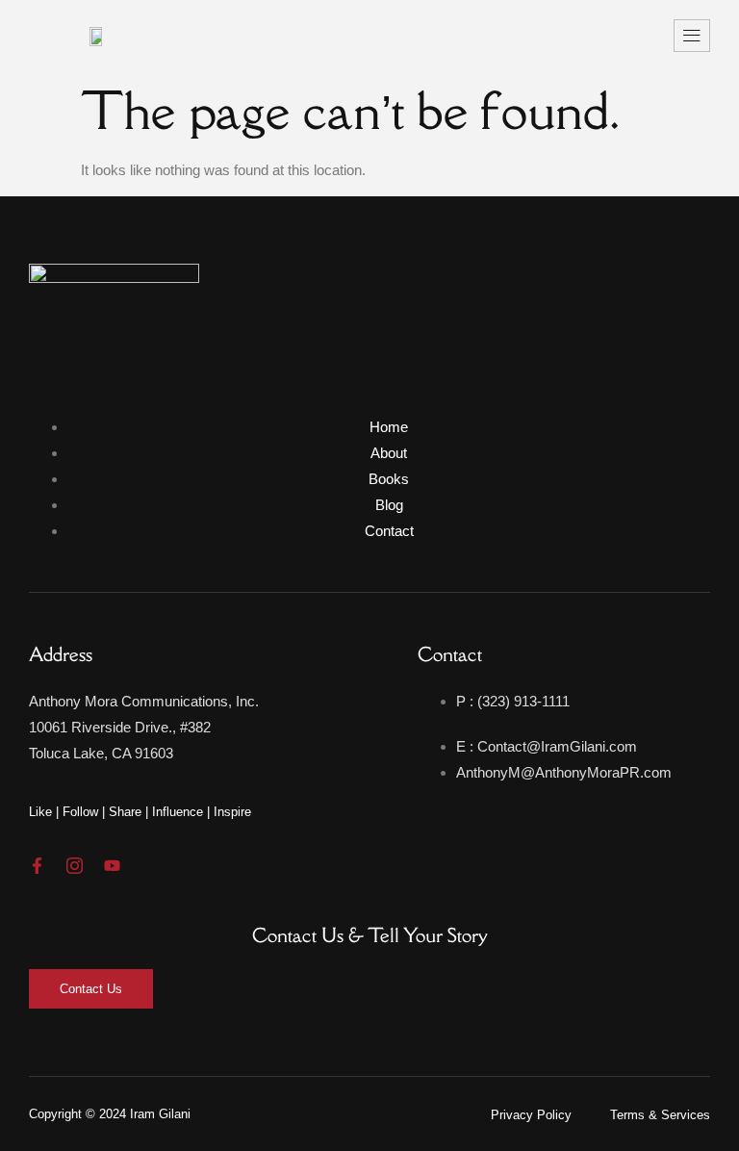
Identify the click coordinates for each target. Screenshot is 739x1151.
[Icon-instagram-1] (74, 865)
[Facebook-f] (37, 865)
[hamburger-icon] (692, 35)
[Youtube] (112, 865)
